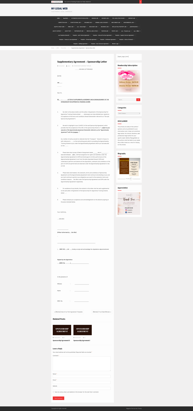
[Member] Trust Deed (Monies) (101, 312)
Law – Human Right (81, 26)
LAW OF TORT (68, 31)
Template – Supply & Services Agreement (124, 35)
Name (55, 374)
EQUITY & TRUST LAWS (59, 26)
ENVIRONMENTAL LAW (128, 22)
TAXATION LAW (104, 31)
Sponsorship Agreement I (81, 340)
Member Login (115, 43)
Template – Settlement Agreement (108, 39)
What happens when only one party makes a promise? (77, 1)
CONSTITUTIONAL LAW (75, 22)
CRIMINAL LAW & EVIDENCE (101, 22)
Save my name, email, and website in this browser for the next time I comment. (77, 392)
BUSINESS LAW (105, 18)
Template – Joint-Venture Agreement (81, 35)
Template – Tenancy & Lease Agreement (68, 39)
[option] (78, 2)
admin (69, 66)
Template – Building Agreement (80, 43)
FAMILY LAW (70, 26)
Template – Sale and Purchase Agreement (102, 35)
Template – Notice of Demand (126, 39)
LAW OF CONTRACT (57, 31)
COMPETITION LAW (62, 22)
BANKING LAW (95, 18)
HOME (58, 18)
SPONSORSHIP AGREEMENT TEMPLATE (82, 66)
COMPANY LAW (131, 18)
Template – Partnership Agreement (89, 39)
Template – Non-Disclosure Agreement (100, 43)
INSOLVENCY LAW (93, 26)
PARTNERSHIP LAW (78, 31)
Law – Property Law (125, 31)
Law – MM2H (136, 31)
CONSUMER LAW (88, 22)
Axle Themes (138, 408)
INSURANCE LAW (105, 26)
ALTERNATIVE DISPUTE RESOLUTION (79, 18)
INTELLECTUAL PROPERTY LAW (119, 26)
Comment (56, 355)
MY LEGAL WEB (59, 8)
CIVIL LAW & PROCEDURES (118, 18)
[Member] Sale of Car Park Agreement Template (68, 312)
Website (55, 386)
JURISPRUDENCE (134, 26)
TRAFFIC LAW (115, 31)
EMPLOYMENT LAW (115, 22)
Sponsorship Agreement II (61, 340)
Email (55, 380)
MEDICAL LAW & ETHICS (92, 31)
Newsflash (65, 18)
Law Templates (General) (63, 35)
